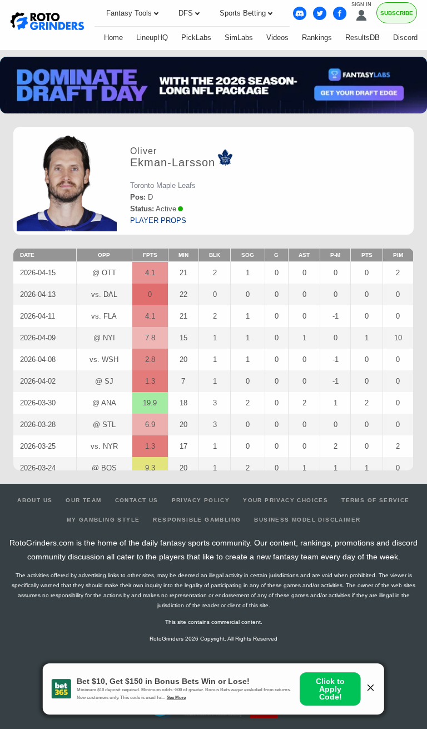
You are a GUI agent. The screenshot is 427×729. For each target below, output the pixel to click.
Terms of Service (375, 500)
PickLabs (196, 37)
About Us (34, 500)
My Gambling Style (103, 520)
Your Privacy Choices (285, 500)
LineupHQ (152, 37)
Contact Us (136, 500)
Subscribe (396, 13)
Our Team (83, 500)
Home (113, 37)
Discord (405, 37)
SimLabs (239, 37)
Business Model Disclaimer (307, 520)
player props (158, 220)
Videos (277, 37)
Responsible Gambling (197, 520)
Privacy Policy (201, 500)
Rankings (317, 37)
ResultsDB (362, 37)
